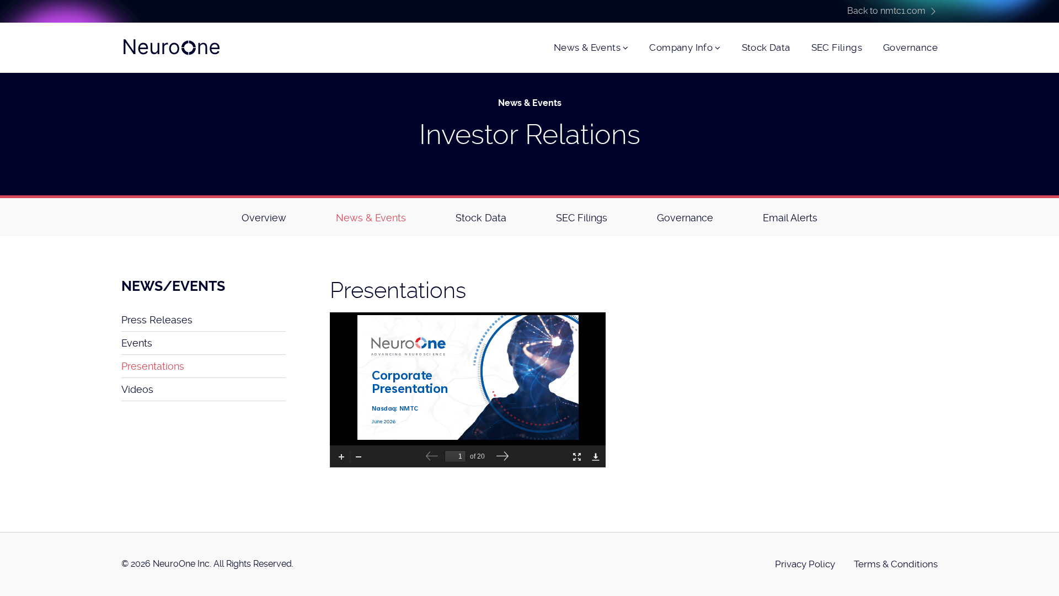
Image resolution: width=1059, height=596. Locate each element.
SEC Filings (836, 47)
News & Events (587, 47)
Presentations (152, 366)
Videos (137, 389)
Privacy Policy (805, 564)
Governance (910, 47)
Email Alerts (790, 217)
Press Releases (156, 320)
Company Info (681, 47)
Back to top (1043, 580)
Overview (264, 217)
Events (136, 343)
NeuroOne (171, 47)
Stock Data (766, 47)
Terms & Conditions (896, 564)
